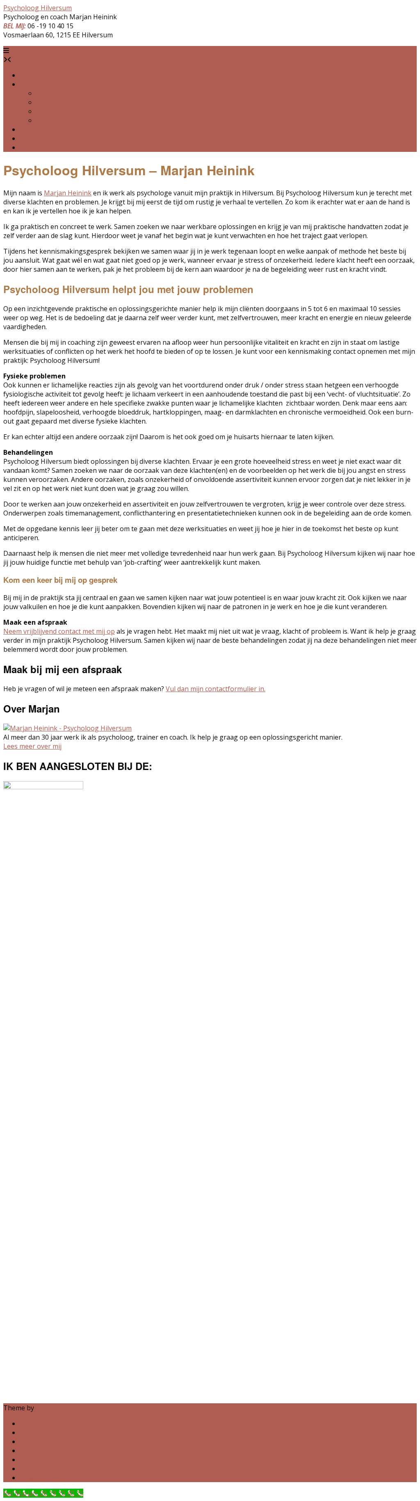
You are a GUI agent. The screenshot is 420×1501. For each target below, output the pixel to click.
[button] (6, 50)
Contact (31, 1459)
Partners (33, 1468)
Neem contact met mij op (58, 147)
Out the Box (54, 1407)
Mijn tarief (36, 129)
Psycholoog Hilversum (37, 7)
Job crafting (54, 120)
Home (29, 75)
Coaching (50, 93)
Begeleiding (38, 84)
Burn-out (50, 102)
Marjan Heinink (67, 192)
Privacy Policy (40, 1477)
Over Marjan (39, 138)
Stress (45, 111)
